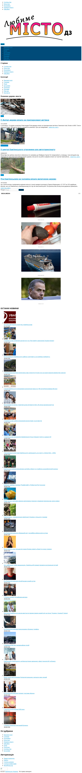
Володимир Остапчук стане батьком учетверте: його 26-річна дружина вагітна (29, 405)
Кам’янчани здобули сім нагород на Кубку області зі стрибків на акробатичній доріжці (31, 469)
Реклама (6, 56)
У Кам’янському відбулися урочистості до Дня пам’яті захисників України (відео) (29, 341)
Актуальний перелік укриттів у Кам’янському (18, 325)
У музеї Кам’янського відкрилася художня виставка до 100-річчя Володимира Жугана (30, 389)
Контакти (7, 60)
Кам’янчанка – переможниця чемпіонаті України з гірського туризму (25, 517)
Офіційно (7, 9)
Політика (7, 54)
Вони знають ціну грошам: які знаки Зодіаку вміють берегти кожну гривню (28, 549)
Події (5, 51)
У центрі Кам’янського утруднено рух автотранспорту (28, 149)
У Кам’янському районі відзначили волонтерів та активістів (23, 421)
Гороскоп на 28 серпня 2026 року (14, 709)
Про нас (6, 58)
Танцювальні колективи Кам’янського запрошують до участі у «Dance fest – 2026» (30, 453)
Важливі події (8, 47)
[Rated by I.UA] (4, 770)
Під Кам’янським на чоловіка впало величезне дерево (28, 179)
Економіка (7, 6)
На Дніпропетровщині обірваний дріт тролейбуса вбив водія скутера (26, 533)
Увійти (6, 760)
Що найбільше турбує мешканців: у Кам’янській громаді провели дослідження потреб (31, 565)
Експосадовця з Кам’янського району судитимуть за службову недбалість (27, 357)
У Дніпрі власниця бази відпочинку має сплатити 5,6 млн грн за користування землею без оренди (35, 373)
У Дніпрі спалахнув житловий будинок (16, 725)
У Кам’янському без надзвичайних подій (16, 645)
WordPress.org (8, 765)
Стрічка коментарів (10, 764)
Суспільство (7, 2)
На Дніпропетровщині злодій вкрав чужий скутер (19, 581)
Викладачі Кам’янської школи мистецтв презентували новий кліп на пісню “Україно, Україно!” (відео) (36, 613)
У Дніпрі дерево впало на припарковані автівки (25, 120)
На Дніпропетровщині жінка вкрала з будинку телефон (21, 629)
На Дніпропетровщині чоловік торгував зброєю (19, 693)
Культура (7, 4)
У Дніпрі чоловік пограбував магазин (15, 597)
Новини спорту (8, 7)
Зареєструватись (9, 758)
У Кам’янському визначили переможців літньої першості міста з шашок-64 (27, 437)
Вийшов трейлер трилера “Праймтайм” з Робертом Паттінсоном (24, 485)
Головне (6, 49)
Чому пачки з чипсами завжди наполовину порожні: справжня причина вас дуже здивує (31, 501)
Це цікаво (7, 52)
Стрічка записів (9, 762)
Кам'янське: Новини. (11, 771)
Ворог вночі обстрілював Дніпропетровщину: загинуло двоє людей (25, 677)
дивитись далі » (54, 127)
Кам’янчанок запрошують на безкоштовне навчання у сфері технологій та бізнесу (30, 661)
